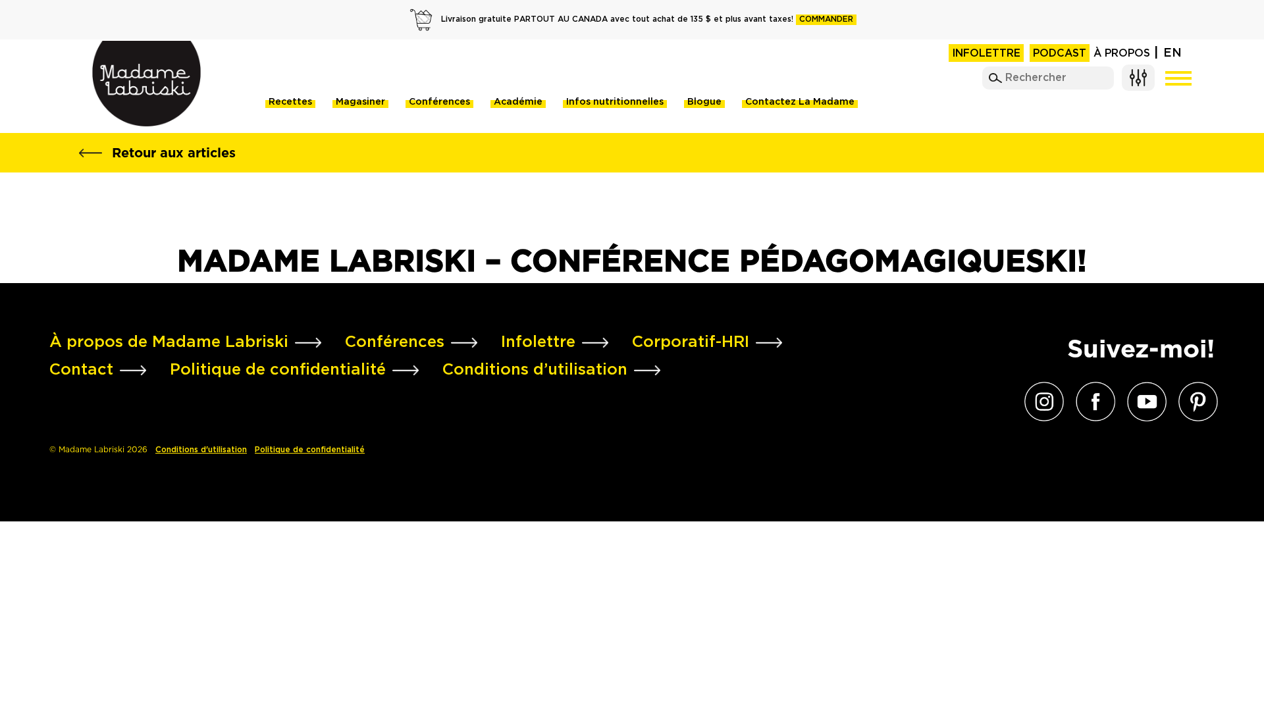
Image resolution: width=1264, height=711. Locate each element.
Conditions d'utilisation (201, 450)
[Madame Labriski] (146, 83)
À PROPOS (1121, 54)
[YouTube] (1143, 402)
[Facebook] (1092, 402)
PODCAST (1059, 54)
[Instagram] (1041, 402)
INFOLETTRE (986, 54)
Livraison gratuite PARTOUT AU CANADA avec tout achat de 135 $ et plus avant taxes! (647, 19)
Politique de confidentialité (310, 450)
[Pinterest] (1195, 402)
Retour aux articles (174, 153)
